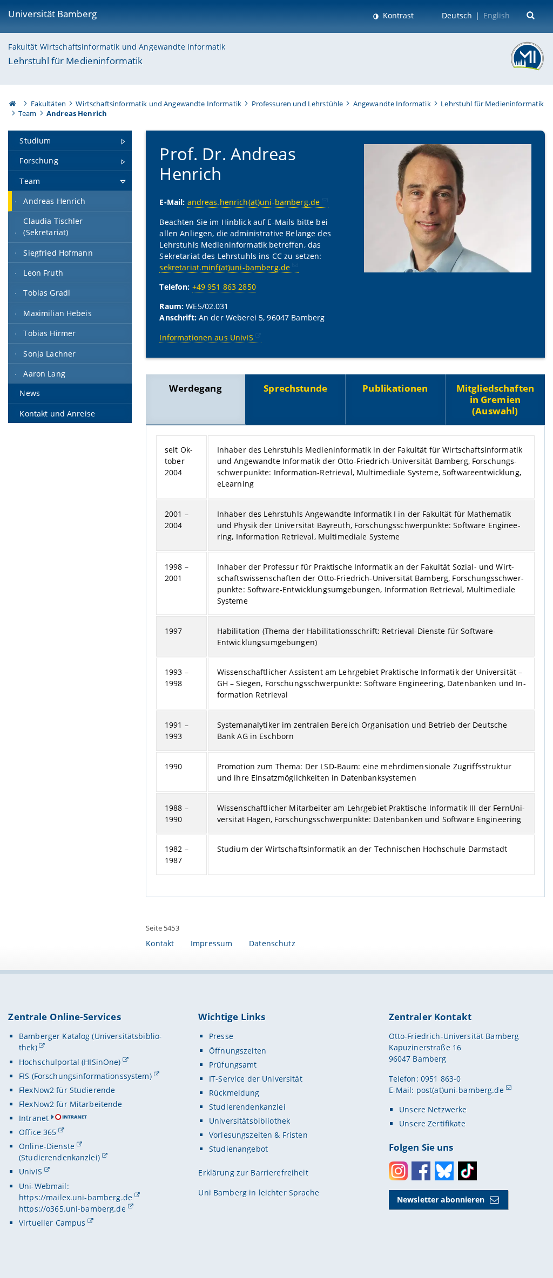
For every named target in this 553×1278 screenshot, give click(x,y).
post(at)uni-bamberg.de (460, 1090)
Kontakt (160, 943)
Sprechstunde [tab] (295, 388)
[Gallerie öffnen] (447, 208)
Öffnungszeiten (237, 1050)
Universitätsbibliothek (249, 1121)
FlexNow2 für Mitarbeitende (71, 1104)
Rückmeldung (234, 1093)
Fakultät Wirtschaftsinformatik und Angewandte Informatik (116, 47)
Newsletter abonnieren (440, 1199)
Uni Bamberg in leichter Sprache (258, 1192)
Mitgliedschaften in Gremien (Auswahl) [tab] (495, 399)
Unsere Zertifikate (432, 1123)
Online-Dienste (47, 1146)
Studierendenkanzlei (247, 1107)
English (496, 15)
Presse (221, 1036)
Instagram (398, 1170)
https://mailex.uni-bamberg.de (75, 1197)
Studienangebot (238, 1149)
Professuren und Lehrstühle (297, 103)
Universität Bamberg (52, 14)
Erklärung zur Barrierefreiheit (253, 1172)
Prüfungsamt (233, 1065)
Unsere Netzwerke (433, 1109)
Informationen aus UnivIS (206, 337)
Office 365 (37, 1132)
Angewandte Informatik (392, 103)
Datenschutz (272, 943)
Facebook (421, 1170)
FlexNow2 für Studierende (67, 1090)
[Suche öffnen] (531, 14)
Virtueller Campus (52, 1223)
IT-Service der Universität (255, 1079)
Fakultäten (48, 103)
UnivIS (30, 1171)
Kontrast (397, 15)
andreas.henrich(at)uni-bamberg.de (253, 202)
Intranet (34, 1118)
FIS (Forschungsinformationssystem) (85, 1076)
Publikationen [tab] (395, 388)
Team (27, 113)
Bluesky (444, 1170)
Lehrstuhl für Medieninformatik (75, 60)
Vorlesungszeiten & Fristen (258, 1135)
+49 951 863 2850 (224, 287)
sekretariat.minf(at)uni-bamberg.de (224, 267)
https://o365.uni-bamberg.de (72, 1209)
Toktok (467, 1170)
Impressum (211, 943)
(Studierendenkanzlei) (59, 1157)
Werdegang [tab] (195, 388)
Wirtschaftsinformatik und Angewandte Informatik (158, 103)
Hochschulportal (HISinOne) (70, 1062)
